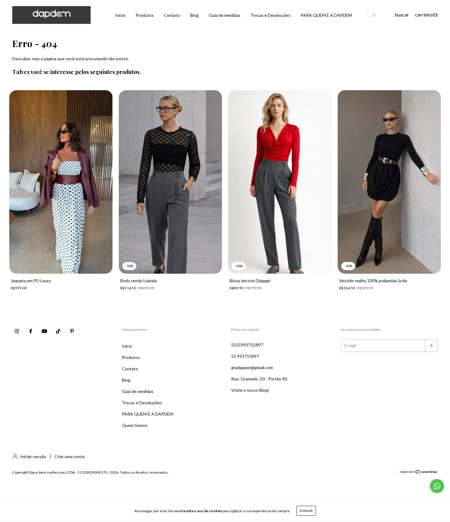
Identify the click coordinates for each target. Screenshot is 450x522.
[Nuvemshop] (418, 472)
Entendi (306, 510)
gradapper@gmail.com (252, 367)
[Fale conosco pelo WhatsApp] (437, 486)
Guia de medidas (224, 15)
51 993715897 (245, 356)
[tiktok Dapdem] (58, 331)
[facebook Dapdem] (30, 331)
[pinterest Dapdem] (72, 331)
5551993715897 (247, 344)
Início (120, 15)
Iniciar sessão (33, 456)
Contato (172, 15)
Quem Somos (135, 425)
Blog (194, 15)
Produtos (145, 15)
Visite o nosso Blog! (250, 390)
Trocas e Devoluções (270, 15)
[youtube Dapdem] (44, 331)
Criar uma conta (69, 456)
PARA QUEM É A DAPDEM (326, 15)
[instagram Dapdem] (16, 331)
